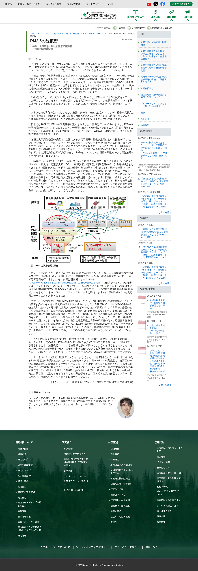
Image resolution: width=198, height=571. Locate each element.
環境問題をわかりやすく (169, 500)
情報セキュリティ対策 (28, 522)
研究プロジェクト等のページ (76, 482)
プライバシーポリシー (126, 547)
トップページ (35, 33)
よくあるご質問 (53, 3)
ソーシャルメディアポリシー (92, 547)
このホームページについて (55, 547)
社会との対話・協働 (120, 516)
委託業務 (114, 454)
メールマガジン (164, 510)
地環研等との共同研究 (121, 465)
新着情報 (161, 521)
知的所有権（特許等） (121, 483)
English (109, 3)
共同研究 (114, 459)
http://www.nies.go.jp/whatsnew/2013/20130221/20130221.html (65, 282)
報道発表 (161, 456)
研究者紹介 (23, 459)
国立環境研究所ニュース (76, 33)
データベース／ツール (75, 476)
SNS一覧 (161, 516)
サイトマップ (92, 3)
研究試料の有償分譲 (120, 500)
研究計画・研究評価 (74, 489)
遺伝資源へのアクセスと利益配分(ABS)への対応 (29, 528)
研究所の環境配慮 (26, 492)
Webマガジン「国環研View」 (168, 493)
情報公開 (22, 511)
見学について (163, 467)
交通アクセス (73, 3)
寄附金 (113, 522)
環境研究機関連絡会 (120, 478)
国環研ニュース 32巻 (97, 33)
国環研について (24, 442)
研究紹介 (67, 442)
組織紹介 (22, 454)
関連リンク (151, 547)
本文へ (8, 3)
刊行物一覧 (58, 33)
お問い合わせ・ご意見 (29, 3)
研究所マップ (24, 470)
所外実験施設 (24, 475)
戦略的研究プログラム (75, 454)
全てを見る (166, 212)
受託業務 (114, 448)
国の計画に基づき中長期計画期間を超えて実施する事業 (76, 462)
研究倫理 (22, 535)
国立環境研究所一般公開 (169, 473)
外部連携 (113, 442)
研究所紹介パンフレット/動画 (169, 449)
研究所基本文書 (25, 465)
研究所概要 (23, 448)
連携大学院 (115, 511)
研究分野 (68, 448)
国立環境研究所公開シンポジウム (169, 479)
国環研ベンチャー (119, 494)
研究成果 (68, 470)
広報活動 (47, 33)
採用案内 (22, 486)
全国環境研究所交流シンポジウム (122, 471)
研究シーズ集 (116, 489)
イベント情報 (163, 462)
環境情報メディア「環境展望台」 (29, 504)
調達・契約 (23, 481)
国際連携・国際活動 (120, 505)
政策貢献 (22, 497)
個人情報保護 (24, 516)
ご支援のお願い (180, 4)
